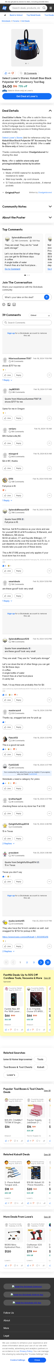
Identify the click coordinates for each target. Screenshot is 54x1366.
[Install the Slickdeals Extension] (27, 1286)
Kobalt (40, 1067)
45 (9, 73)
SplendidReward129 (22, 237)
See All (47, 978)
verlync (12, 429)
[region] (27, 1353)
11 (30, 1141)
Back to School (16, 15)
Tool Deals (49, 15)
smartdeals (14, 581)
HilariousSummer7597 (20, 358)
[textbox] (23, 297)
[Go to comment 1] (25, 275)
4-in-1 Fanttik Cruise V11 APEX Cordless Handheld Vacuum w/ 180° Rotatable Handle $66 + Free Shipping (36, 1010)
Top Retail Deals (33, 15)
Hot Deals (25, 21)
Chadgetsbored (45, 192)
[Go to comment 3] (29, 275)
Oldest (33, 315)
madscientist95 (16, 921)
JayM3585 (14, 389)
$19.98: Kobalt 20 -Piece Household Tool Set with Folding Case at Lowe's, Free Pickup (36, 1183)
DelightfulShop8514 (19, 824)
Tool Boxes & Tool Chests (17, 1067)
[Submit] (6, 322)
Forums (16, 21)
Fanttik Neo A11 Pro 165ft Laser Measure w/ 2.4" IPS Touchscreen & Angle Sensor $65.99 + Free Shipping (13, 1010)
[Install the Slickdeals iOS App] (27, 1303)
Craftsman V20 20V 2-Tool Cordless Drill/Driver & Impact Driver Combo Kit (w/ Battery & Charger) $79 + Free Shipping (34, 1245)
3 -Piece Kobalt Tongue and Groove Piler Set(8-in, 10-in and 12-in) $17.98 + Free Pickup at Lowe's (13, 1183)
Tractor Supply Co (34, 1136)
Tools (40, 1059)
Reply (18, 375)
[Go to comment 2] (27, 275)
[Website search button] (44, 8)
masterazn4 (15, 710)
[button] (12, 73)
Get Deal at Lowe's (27, 96)
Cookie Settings (17, 1360)
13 (31, 1203)
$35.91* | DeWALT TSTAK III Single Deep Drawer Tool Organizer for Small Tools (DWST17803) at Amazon (14, 1121)
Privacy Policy (26, 1351)
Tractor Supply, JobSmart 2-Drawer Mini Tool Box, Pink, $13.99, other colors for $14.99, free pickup (35, 1121)
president (13, 853)
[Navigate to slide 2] (28, 63)
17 (8, 1203)
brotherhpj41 (15, 799)
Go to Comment (12, 269)
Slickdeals (6, 21)
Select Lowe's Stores (12, 137)
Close (37, 1360)
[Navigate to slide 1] (26, 63)
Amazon (8, 1025)
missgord (13, 454)
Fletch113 (13, 738)
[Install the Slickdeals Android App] (27, 1294)
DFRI (11, 479)
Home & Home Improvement (17, 1059)
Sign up (11, 333)
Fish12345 (14, 765)
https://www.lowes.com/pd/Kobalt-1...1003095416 (25, 937)
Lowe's (11, 1074)
